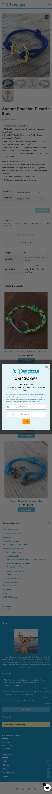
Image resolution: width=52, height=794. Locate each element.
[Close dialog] (47, 367)
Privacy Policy (32, 401)
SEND (25, 421)
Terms (38, 401)
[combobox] (10, 406)
